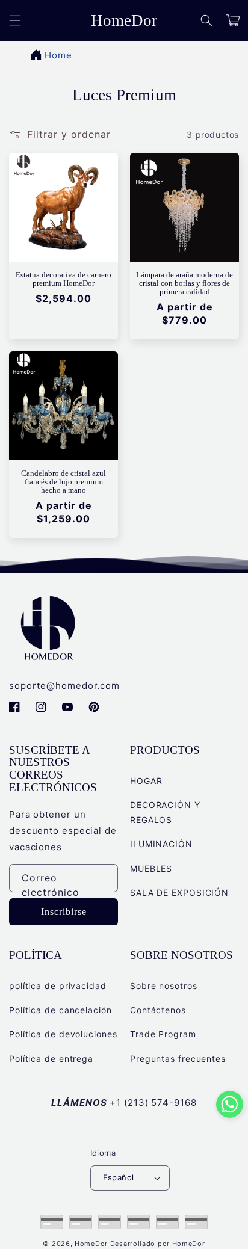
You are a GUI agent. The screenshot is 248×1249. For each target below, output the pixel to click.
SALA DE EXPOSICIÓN (179, 892)
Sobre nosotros (163, 986)
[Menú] (15, 20)
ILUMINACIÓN (161, 844)
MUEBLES (151, 868)
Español (118, 1177)
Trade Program (163, 1034)
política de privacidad (58, 986)
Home (58, 55)
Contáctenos (158, 1010)
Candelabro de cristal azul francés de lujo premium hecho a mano (63, 482)
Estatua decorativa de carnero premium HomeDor (63, 279)
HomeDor (91, 1243)
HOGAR (146, 781)
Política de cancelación (60, 1010)
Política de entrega (51, 1058)
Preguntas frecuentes (178, 1058)
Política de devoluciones (63, 1034)
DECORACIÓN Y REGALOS (165, 812)
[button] (206, 20)
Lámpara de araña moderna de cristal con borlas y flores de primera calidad (184, 283)
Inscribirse (64, 912)
